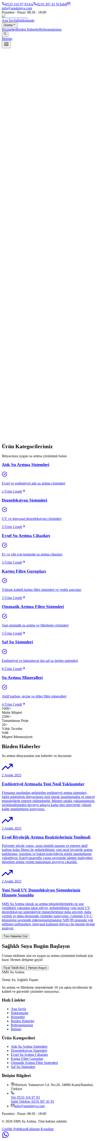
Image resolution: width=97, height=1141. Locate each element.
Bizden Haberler (27, 29)
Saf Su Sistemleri (23, 1067)
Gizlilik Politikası (14, 1129)
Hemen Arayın (37, 968)
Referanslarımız (50, 29)
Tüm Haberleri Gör (16, 936)
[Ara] (5, 34)
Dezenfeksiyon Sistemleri (29, 1050)
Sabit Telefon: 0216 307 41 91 (32, 1101)
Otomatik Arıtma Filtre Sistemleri (34, 1063)
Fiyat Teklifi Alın (14, 968)
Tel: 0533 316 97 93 (25, 1097)
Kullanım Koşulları (40, 1129)
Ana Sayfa (9, 20)
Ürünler (8, 25)
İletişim (7, 39)
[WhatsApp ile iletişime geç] (48, 1135)
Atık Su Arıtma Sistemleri (29, 1046)
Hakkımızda (25, 20)
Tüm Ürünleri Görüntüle (19, 445)
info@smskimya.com (29, 1106)
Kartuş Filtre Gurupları (27, 1059)
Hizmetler (9, 29)
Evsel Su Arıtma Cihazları (29, 1054)
